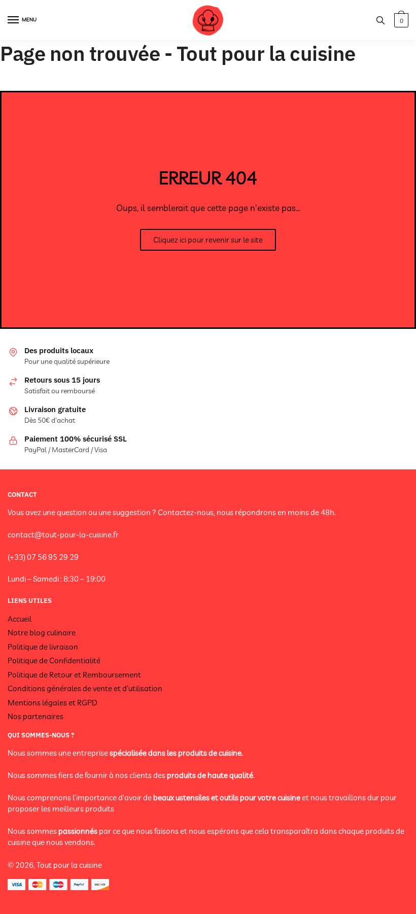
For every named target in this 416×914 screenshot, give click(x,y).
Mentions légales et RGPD (52, 702)
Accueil (19, 619)
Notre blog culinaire (42, 632)
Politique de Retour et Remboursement (74, 675)
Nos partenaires (35, 716)
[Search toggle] (380, 20)
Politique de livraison (43, 647)
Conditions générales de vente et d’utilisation (85, 688)
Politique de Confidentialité (54, 660)
